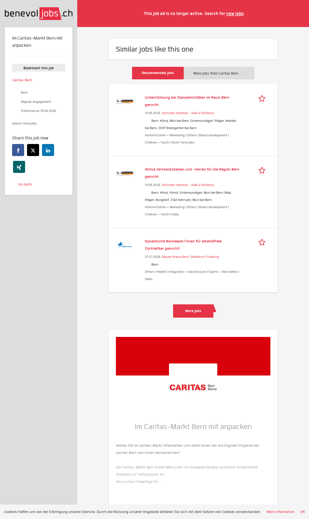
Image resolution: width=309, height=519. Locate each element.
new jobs (235, 13)
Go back (25, 184)
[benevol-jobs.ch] (38, 13)
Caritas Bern (22, 80)
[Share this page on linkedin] (48, 150)
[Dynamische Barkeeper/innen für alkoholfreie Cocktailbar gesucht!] (125, 245)
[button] (298, 13)
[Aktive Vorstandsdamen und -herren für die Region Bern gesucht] (125, 173)
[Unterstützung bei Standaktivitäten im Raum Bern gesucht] (125, 101)
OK (302, 512)
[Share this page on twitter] (33, 150)
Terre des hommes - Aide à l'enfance (188, 113)
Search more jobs (24, 123)
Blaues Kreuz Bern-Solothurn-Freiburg (190, 257)
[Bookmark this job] (263, 97)
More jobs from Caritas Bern (216, 73)
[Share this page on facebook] (18, 150)
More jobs (193, 310)
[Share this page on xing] (19, 167)
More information (281, 512)
